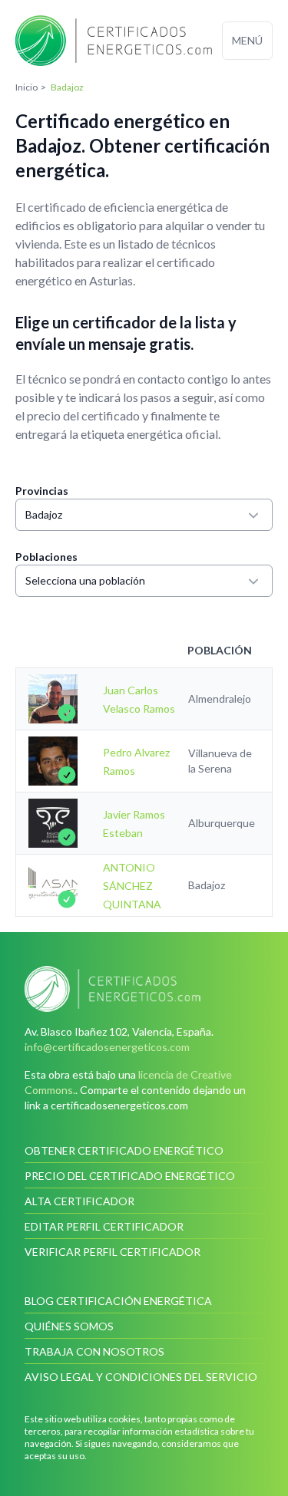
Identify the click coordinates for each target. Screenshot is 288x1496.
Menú (247, 40)
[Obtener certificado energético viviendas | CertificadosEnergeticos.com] (144, 989)
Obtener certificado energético (124, 1150)
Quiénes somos (69, 1326)
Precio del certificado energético (130, 1175)
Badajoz (43, 514)
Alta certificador (79, 1201)
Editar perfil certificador (104, 1226)
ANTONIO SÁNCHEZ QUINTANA (132, 886)
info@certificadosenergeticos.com (107, 1046)
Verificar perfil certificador (112, 1251)
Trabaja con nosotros (94, 1351)
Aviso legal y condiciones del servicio (141, 1376)
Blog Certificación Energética (118, 1300)
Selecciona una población (85, 580)
